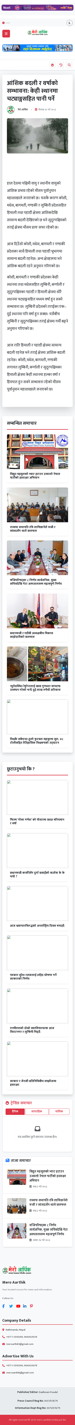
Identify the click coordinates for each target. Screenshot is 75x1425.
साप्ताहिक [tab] (36, 1111)
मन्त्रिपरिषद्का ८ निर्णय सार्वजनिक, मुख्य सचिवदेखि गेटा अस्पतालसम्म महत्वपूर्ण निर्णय (48, 1230)
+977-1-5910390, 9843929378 (21, 1337)
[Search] (69, 64)
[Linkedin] (25, 1306)
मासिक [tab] (59, 1111)
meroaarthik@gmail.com (20, 1373)
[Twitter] (12, 1306)
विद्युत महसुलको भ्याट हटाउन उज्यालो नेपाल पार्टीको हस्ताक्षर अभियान (47, 1176)
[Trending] (52, 64)
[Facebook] (5, 1306)
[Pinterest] (32, 1306)
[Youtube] (19, 1306)
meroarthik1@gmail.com (19, 1344)
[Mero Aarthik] (37, 1270)
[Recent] (60, 64)
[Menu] (6, 33)
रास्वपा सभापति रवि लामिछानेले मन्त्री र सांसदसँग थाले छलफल (48, 1202)
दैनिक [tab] (15, 1111)
